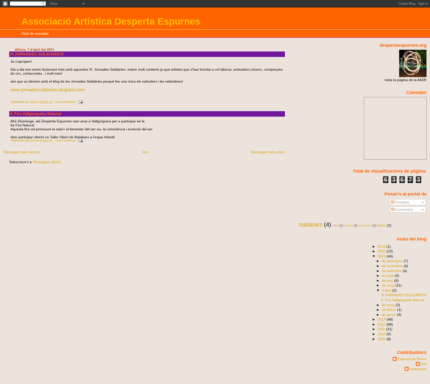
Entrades (401, 202)
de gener (389, 315)
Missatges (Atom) (47, 162)
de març (389, 305)
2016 (381, 246)
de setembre (392, 271)
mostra (348, 225)
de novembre (393, 266)
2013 (381, 319)
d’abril (387, 290)
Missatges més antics (268, 152)
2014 (381, 256)
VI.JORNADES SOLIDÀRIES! (37, 54)
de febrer (389, 310)
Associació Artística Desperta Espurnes (110, 21)
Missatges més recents (21, 152)
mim (335, 225)
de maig (388, 285)
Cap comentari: (66, 101)
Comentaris (403, 209)
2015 (381, 251)
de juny (388, 281)
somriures (365, 225)
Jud (424, 364)
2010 (381, 334)
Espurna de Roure (412, 359)
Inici (145, 152)
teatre (381, 225)
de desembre (393, 261)
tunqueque (418, 369)
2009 (381, 339)
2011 (381, 329)
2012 (381, 324)
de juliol (388, 276)
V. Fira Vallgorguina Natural (35, 114)
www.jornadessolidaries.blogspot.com (47, 89)
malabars (310, 224)
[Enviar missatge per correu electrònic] (80, 101)
